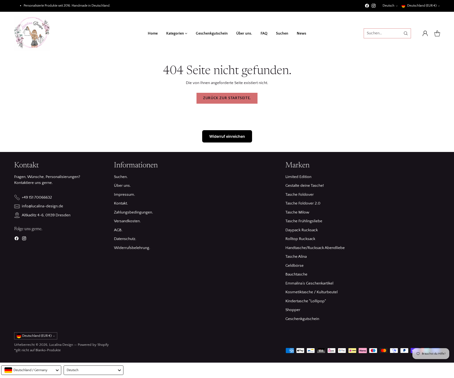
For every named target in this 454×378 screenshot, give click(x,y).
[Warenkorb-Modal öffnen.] (437, 33)
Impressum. (124, 194)
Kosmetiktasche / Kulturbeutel (311, 292)
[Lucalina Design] (32, 33)
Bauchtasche (296, 274)
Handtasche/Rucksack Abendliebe (315, 248)
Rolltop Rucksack (300, 239)
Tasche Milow (297, 212)
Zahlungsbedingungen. (133, 212)
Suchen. (121, 177)
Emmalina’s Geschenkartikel (309, 283)
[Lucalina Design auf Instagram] (373, 6)
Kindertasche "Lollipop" (305, 301)
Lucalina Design (61, 345)
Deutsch (388, 6)
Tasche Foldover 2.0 (302, 203)
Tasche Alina (296, 256)
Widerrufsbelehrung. (132, 248)
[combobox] (31, 370)
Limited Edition (298, 177)
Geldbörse (294, 265)
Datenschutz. (125, 239)
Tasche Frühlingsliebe (303, 221)
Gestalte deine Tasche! (304, 185)
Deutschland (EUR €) (422, 6)
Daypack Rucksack (301, 230)
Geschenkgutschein (302, 319)
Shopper (292, 310)
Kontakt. (121, 203)
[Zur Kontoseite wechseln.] (425, 33)
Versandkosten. (127, 221)
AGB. (118, 230)
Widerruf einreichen (227, 136)
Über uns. (122, 185)
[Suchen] (406, 33)
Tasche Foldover (299, 194)
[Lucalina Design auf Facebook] (367, 6)
